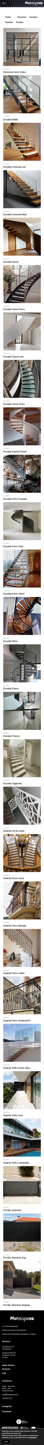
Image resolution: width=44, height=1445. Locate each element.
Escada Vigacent (12, 783)
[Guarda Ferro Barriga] (22, 900)
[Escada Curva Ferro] (22, 284)
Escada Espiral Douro (15, 451)
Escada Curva (10, 261)
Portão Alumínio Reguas (16, 1305)
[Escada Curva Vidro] (22, 379)
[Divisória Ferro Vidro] (22, 47)
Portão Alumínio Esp (14, 1257)
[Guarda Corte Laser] (22, 806)
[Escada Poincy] (22, 711)
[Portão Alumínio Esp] (22, 1232)
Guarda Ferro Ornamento (16, 1020)
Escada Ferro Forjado (15, 499)
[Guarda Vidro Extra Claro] (22, 1043)
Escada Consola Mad (15, 214)
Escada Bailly (10, 119)
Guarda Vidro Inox (13, 1115)
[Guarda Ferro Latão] (22, 948)
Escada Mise (10, 641)
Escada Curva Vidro (14, 404)
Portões (19, 22)
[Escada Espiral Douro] (22, 426)
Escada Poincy (11, 736)
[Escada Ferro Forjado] (22, 474)
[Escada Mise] (22, 616)
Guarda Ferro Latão (14, 973)
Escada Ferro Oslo (13, 546)
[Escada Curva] (22, 237)
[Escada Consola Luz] (22, 142)
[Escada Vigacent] (22, 758)
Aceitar (6, 1441)
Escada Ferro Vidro (13, 593)
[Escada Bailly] (22, 94)
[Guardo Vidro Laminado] (22, 1138)
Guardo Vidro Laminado (16, 1162)
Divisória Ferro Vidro (14, 72)
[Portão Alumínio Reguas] (22, 1280)
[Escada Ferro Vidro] (22, 569)
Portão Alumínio (12, 1210)
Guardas (9, 22)
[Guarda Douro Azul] (22, 853)
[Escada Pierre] (22, 663)
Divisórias (21, 17)
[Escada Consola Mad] (22, 189)
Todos (8, 17)
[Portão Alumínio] (22, 1185)
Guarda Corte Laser (14, 830)
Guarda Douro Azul (13, 878)
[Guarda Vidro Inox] (22, 1090)
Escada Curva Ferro (14, 309)
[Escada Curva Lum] (22, 331)
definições (33, 1438)
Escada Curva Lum (13, 356)
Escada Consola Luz (14, 166)
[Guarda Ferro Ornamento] (22, 995)
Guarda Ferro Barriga (14, 925)
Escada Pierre (11, 688)
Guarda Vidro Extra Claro (16, 1068)
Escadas (33, 17)
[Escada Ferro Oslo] (22, 521)
